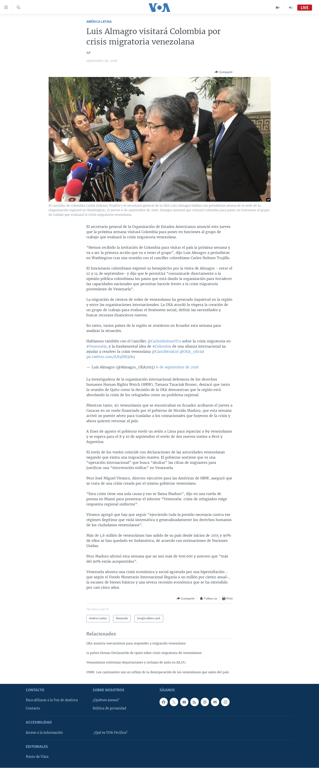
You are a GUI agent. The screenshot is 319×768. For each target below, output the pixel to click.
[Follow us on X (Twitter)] (174, 702)
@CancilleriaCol (165, 351)
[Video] (277, 7)
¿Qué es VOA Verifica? (110, 733)
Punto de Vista (37, 757)
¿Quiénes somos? (106, 700)
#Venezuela (96, 346)
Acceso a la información (44, 733)
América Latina (99, 22)
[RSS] (194, 702)
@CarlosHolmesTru (164, 341)
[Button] (224, 72)
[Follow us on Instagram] (225, 702)
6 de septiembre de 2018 (177, 367)
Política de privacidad (109, 709)
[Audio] (290, 7)
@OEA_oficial (192, 351)
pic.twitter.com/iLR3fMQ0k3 (110, 357)
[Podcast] (205, 702)
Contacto (33, 709)
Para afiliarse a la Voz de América (52, 700)
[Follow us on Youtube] (184, 702)
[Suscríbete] (215, 702)
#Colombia (161, 346)
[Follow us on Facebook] (164, 702)
